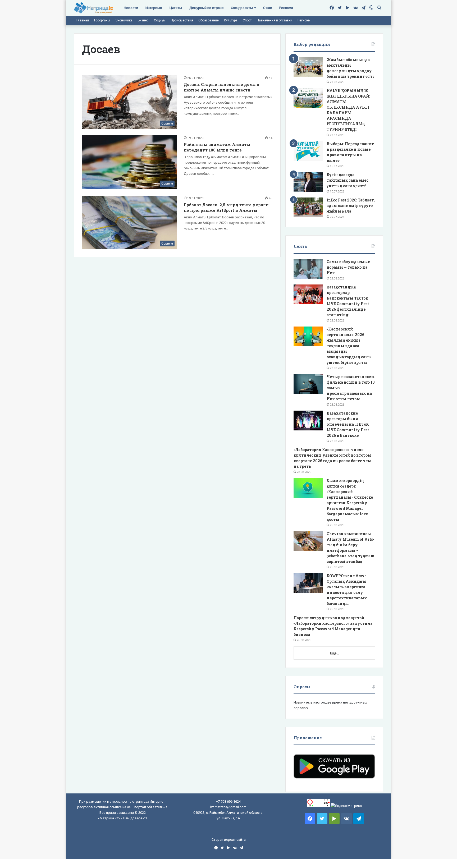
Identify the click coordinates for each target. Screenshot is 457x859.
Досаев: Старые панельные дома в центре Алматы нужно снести (221, 87)
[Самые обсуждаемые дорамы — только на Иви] (308, 269)
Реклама (286, 8)
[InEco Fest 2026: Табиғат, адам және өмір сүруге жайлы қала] (308, 207)
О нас (267, 8)
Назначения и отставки (274, 20)
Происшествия (182, 20)
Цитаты (176, 8)
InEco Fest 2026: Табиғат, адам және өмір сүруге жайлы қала (351, 205)
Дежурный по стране (206, 8)
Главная (82, 20)
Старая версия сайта (229, 840)
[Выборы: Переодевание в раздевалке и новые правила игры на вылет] (308, 151)
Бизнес (143, 20)
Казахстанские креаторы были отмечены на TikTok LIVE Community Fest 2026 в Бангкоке (348, 424)
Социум (160, 20)
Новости (131, 8)
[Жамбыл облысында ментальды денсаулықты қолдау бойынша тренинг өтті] (308, 67)
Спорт (247, 20)
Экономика (123, 20)
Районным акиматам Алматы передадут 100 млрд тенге (217, 147)
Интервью (153, 8)
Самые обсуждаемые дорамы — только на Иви (348, 267)
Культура (230, 20)
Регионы (304, 20)
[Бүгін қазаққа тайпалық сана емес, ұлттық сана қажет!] (308, 182)
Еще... (334, 653)
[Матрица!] (93, 8)
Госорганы (102, 20)
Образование (208, 20)
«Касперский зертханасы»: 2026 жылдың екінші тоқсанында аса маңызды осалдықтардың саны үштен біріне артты (349, 346)
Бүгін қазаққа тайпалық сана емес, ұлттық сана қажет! (348, 180)
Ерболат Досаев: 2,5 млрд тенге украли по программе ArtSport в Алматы (226, 207)
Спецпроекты (242, 8)
